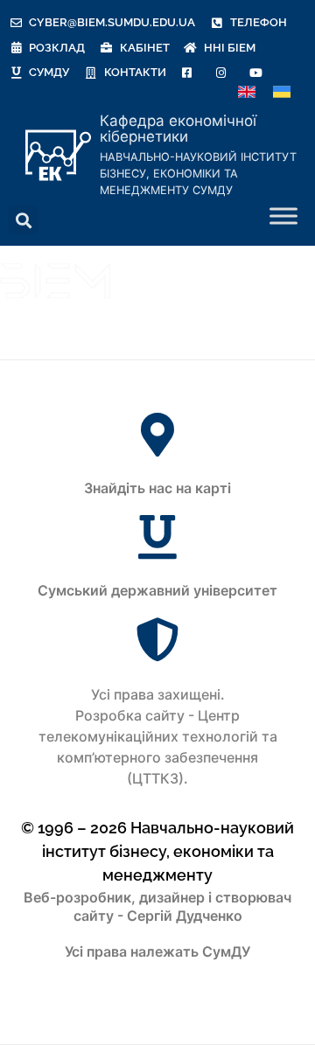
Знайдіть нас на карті (157, 488)
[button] (23, 220)
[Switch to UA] (281, 92)
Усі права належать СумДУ (157, 951)
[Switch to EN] (246, 92)
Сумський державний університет (157, 590)
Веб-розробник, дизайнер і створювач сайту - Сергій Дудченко (157, 906)
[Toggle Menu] (284, 216)
